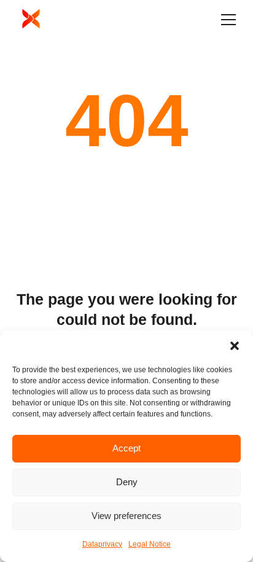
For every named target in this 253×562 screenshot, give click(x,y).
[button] (234, 346)
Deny (127, 482)
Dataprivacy (102, 544)
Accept (126, 448)
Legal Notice (149, 544)
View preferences (126, 515)
